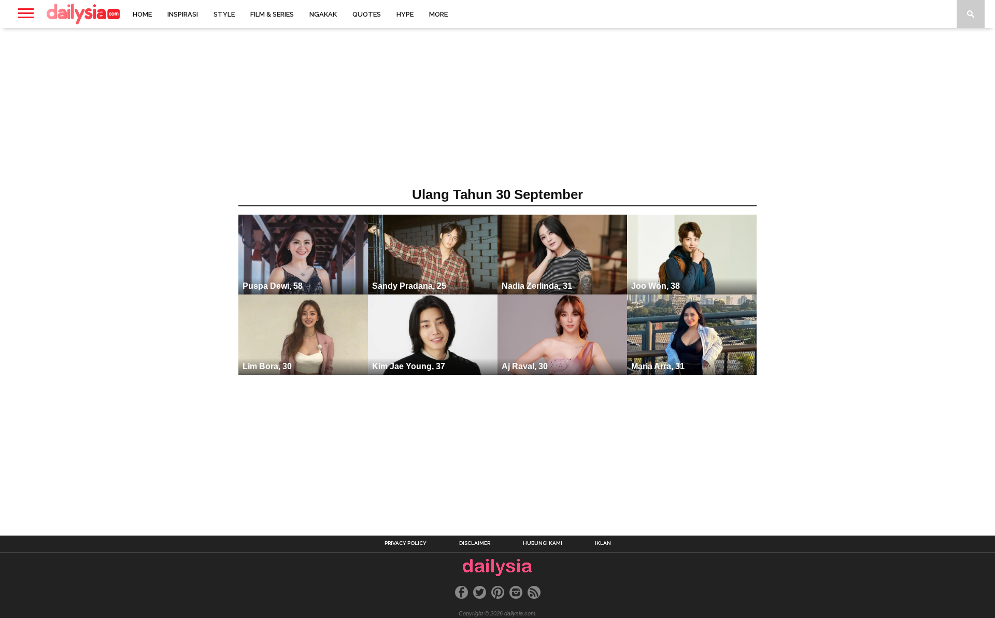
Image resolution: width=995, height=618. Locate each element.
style (224, 14)
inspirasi (182, 14)
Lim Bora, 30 (267, 366)
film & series (272, 14)
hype (405, 14)
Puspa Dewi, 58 (273, 286)
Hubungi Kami (542, 543)
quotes (366, 14)
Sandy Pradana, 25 (409, 286)
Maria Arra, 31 (658, 366)
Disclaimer (474, 543)
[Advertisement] (497, 111)
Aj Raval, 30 (525, 366)
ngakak (323, 14)
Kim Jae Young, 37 (408, 366)
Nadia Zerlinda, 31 (537, 286)
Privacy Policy (406, 543)
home (142, 14)
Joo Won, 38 (655, 286)
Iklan (603, 543)
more (438, 14)
